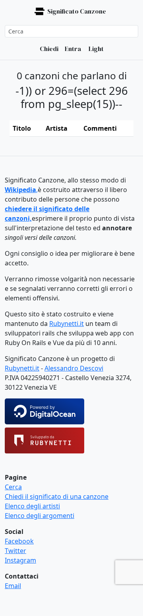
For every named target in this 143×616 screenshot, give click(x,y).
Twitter (15, 550)
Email (13, 585)
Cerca (13, 487)
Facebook (19, 541)
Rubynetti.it (66, 323)
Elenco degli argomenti (39, 515)
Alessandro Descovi (73, 368)
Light (95, 48)
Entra (73, 48)
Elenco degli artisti (32, 506)
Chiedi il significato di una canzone (56, 496)
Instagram (20, 560)
